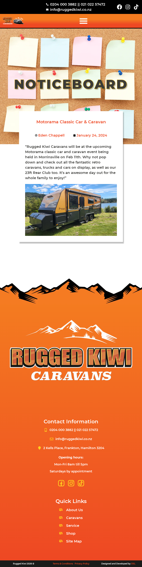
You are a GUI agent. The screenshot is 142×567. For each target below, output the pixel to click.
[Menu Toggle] (83, 21)
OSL (133, 563)
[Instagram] (128, 7)
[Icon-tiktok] (136, 7)
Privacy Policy (82, 563)
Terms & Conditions (63, 563)
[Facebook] (119, 7)
